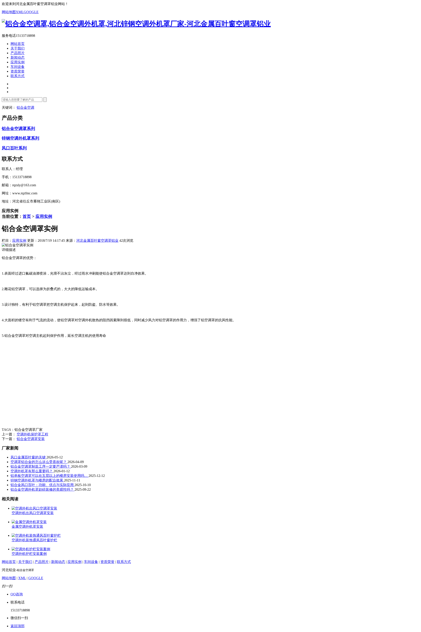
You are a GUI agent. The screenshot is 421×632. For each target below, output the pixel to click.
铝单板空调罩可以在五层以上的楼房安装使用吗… (50, 476)
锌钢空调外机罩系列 (20, 138)
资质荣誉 (18, 71)
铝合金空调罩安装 (31, 439)
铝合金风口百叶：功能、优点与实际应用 (43, 485)
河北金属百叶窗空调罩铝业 (97, 240)
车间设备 (18, 67)
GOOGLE (31, 12)
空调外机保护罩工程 (32, 434)
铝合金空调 (25, 107)
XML (20, 12)
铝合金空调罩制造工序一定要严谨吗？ (41, 466)
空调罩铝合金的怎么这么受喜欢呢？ (39, 462)
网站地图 (9, 12)
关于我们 (18, 48)
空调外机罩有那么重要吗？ (32, 471)
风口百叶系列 (14, 148)
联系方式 (18, 76)
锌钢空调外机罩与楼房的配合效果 (37, 480)
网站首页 (18, 44)
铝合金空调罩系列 (18, 128)
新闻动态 (18, 57)
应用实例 (18, 62)
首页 (27, 216)
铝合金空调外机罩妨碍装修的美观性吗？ (43, 489)
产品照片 (18, 53)
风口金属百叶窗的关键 (28, 457)
